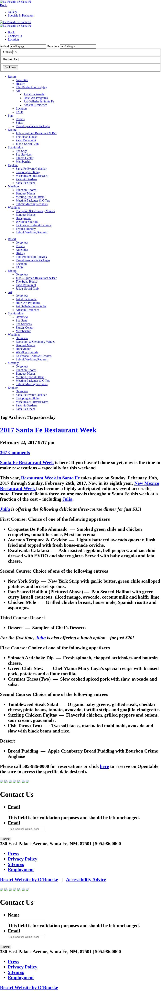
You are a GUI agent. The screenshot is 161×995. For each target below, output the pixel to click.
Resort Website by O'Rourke (29, 879)
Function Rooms (26, 190)
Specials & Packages (21, 15)
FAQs (19, 112)
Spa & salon (15, 147)
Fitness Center (24, 158)
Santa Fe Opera (25, 182)
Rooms (7, 59)
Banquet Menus (25, 193)
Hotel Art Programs (36, 98)
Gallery (12, 12)
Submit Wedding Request (31, 232)
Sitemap (16, 864)
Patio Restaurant (26, 140)
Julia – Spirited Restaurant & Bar (36, 133)
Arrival (4, 46)
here (104, 766)
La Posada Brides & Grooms (33, 225)
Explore (13, 165)
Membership (23, 161)
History (20, 83)
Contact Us (15, 36)
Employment (21, 869)
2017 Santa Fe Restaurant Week (48, 430)
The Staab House (26, 136)
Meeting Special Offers (30, 197)
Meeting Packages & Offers (33, 200)
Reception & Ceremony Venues (35, 211)
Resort (12, 76)
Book (3, 5)
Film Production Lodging (31, 87)
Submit (6, 838)
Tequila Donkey (26, 228)
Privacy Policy (22, 858)
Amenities (22, 80)
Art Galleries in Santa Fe (39, 101)
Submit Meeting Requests (32, 204)
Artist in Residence (35, 105)
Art (18, 90)
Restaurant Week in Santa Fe (51, 477)
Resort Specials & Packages (33, 126)
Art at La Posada (34, 94)
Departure (53, 46)
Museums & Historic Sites (32, 175)
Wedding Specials (27, 221)
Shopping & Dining (28, 172)
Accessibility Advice (86, 879)
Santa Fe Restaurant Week (27, 462)
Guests (7, 51)
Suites (19, 122)
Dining (12, 129)
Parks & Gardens (26, 179)
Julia (67, 499)
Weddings (14, 207)
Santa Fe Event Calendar (31, 168)
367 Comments (15, 452)
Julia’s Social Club (27, 144)
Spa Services (24, 154)
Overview (22, 242)
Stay (10, 115)
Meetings (13, 186)
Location (13, 39)
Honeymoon (23, 218)
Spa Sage (21, 151)
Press (13, 853)
